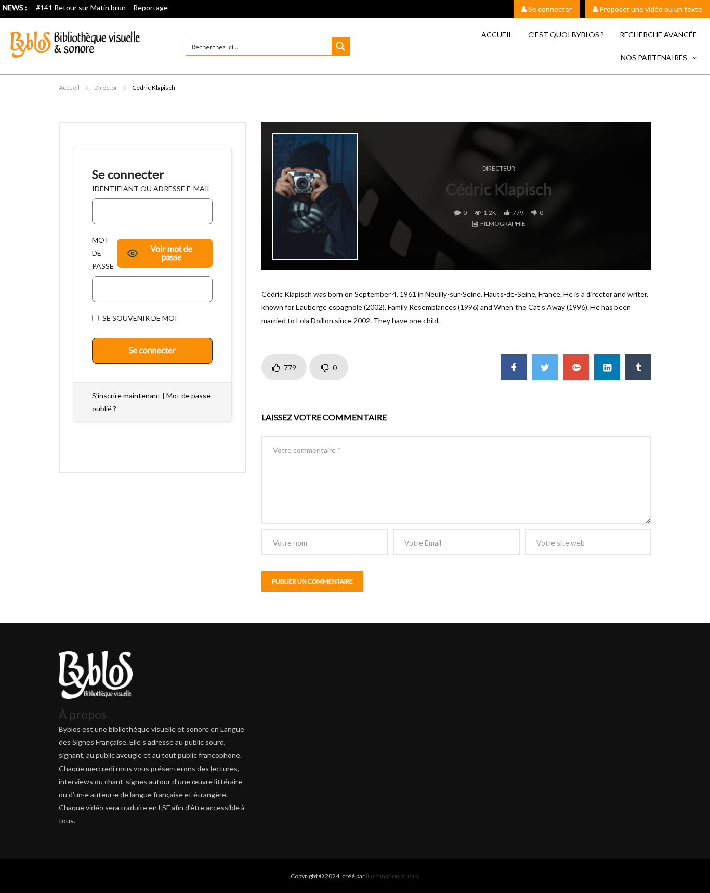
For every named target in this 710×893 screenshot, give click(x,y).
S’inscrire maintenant (126, 395)
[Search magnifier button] (340, 46)
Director (105, 88)
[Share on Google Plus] (576, 367)
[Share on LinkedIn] (607, 367)
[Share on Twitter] (545, 367)
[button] (659, 57)
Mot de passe (103, 253)
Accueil (496, 34)
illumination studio (392, 876)
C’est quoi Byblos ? (566, 34)
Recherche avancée (658, 34)
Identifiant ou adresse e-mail (151, 188)
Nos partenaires (654, 57)
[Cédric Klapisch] (315, 197)
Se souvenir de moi (139, 318)
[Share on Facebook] (514, 367)
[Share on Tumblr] (638, 367)
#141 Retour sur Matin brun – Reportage (102, 7)
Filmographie (502, 223)
